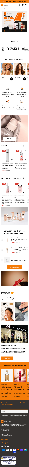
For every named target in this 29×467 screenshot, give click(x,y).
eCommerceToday (17, 455)
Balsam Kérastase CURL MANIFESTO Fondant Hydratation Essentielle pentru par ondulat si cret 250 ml (19, 249)
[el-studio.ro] (12, 49)
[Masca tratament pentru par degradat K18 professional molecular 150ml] (7, 155)
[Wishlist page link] (19, 5)
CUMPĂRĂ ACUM (9, 138)
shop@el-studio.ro (8, 435)
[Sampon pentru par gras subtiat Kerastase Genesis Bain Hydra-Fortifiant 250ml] (20, 188)
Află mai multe (7, 358)
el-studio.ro (6, 455)
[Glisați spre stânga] (23, 146)
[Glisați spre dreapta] (26, 146)
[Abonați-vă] (26, 411)
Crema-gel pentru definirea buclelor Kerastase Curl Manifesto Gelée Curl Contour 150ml (19, 239)
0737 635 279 (7, 434)
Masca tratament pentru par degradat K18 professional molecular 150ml (7, 167)
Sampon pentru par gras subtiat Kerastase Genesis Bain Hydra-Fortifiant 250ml (19, 201)
